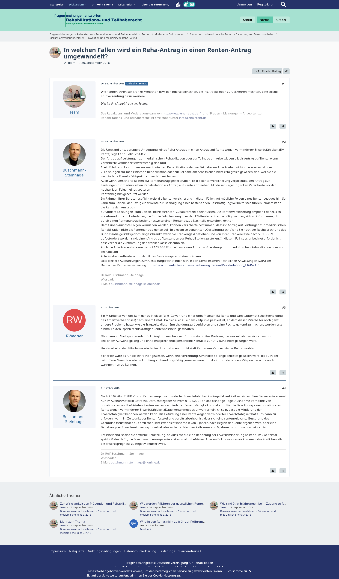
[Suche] (283, 4)
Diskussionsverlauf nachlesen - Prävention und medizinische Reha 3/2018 (88, 512)
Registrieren (266, 4)
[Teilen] (286, 71)
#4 (284, 388)
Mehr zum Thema (72, 521)
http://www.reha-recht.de (180, 113)
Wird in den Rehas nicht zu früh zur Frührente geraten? (179, 521)
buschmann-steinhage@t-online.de (135, 284)
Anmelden (244, 4)
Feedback (145, 529)
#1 (284, 84)
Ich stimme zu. (238, 571)
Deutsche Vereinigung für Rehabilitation (184, 563)
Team (71, 63)
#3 (284, 307)
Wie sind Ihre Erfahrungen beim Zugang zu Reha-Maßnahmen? (265, 503)
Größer (281, 20)
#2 (284, 142)
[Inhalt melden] (273, 126)
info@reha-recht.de (193, 118)
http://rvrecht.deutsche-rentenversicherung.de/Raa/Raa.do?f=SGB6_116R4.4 (202, 265)
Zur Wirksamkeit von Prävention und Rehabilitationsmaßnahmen (106, 503)
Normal (265, 20)
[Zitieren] (282, 126)
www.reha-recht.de (211, 567)
